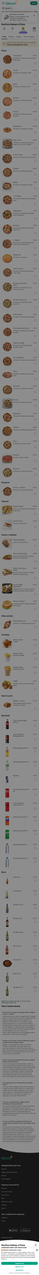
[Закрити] (36, 1245)
